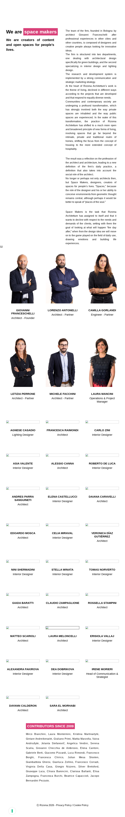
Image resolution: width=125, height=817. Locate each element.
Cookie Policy (80, 805)
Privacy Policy (63, 805)
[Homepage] (16, 10)
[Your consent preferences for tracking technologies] (12, 811)
